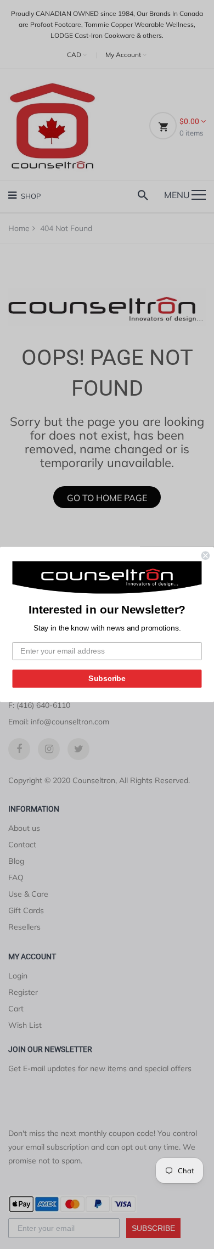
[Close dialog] (205, 555)
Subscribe (107, 678)
